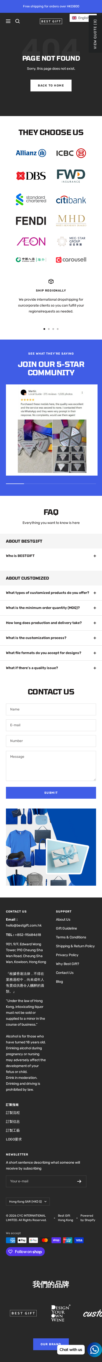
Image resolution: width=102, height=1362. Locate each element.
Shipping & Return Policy (75, 946)
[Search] (17, 21)
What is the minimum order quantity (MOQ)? (43, 608)
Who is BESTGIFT (20, 556)
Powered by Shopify (87, 1218)
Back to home (51, 85)
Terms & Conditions (71, 937)
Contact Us (65, 973)
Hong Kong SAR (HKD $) (25, 1201)
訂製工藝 (13, 1130)
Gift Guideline (66, 928)
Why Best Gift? (67, 964)
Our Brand (51, 1344)
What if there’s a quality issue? (32, 668)
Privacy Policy (67, 955)
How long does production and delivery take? (44, 623)
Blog (59, 982)
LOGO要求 (14, 1139)
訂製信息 (13, 1122)
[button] (83, 18)
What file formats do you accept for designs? (43, 653)
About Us (63, 919)
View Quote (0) (95, 34)
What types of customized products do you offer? (47, 593)
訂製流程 (13, 1113)
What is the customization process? (36, 638)
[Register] (79, 1181)
